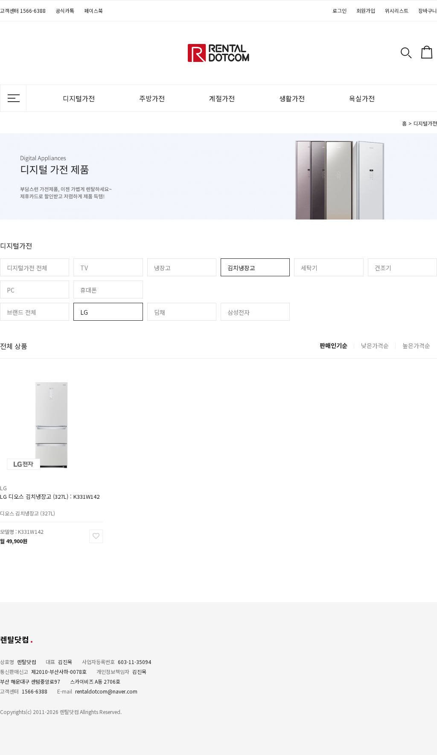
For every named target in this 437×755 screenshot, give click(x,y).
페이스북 (93, 10)
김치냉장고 (241, 267)
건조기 (383, 267)
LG (84, 312)
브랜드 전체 (21, 312)
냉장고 (162, 267)
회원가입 (365, 10)
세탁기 (309, 267)
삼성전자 (238, 312)
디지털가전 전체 (27, 267)
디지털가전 (79, 98)
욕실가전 (362, 98)
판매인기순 (333, 345)
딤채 (159, 312)
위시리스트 (396, 10)
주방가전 (152, 98)
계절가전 (222, 98)
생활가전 (292, 98)
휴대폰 (88, 290)
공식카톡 (64, 10)
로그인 (339, 10)
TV (84, 267)
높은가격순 (416, 345)
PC (11, 290)
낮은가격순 (375, 345)
